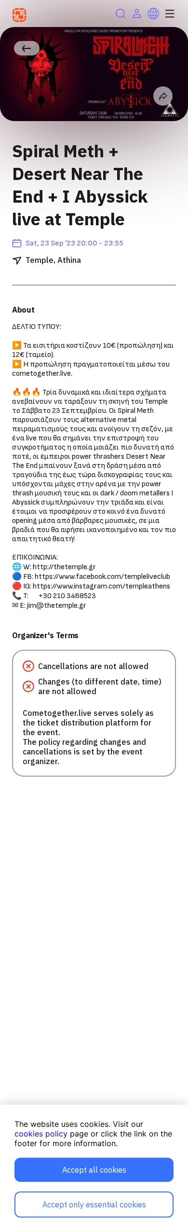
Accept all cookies (94, 1170)
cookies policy (40, 1133)
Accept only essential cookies (94, 1204)
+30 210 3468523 (67, 596)
